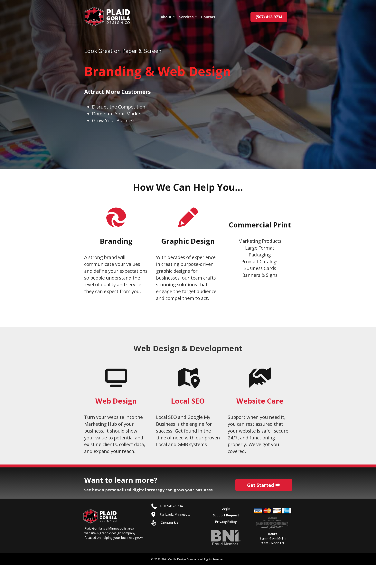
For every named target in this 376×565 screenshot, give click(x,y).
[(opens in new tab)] (226, 537)
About (166, 16)
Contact (208, 16)
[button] (174, 17)
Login (225, 508)
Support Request (226, 515)
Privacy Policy (226, 522)
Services (186, 16)
